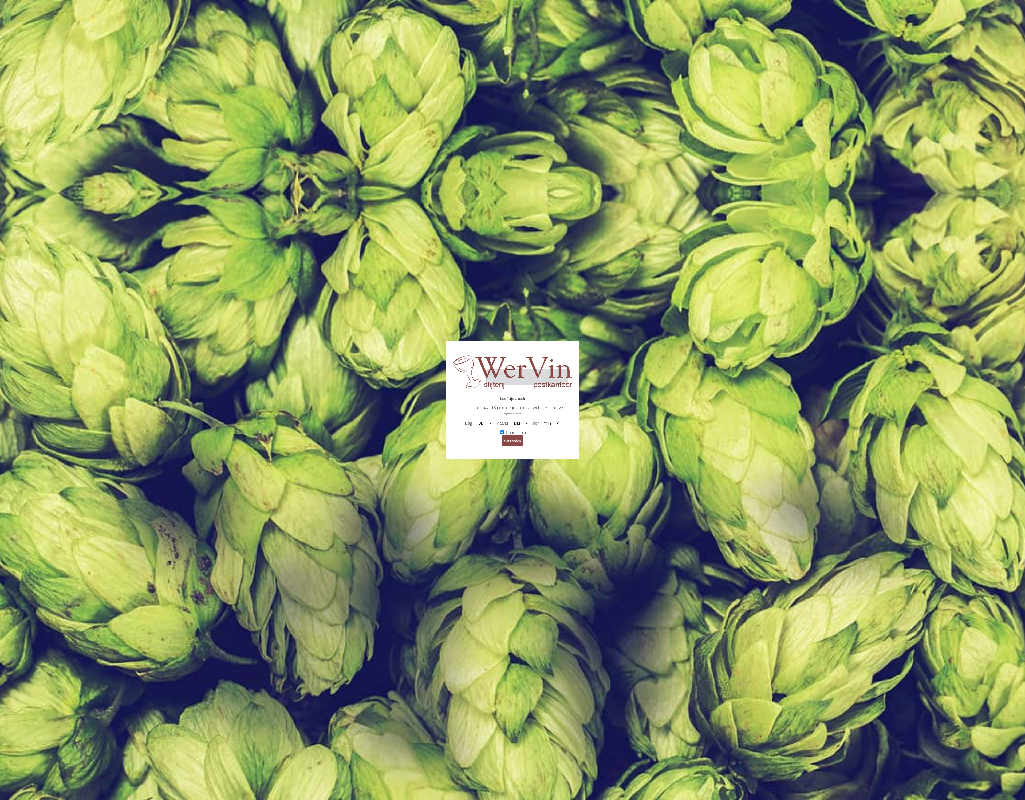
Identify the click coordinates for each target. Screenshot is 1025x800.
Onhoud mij (515, 432)
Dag (468, 423)
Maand (502, 423)
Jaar (535, 423)
